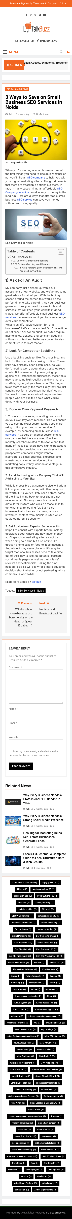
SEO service (24, 199)
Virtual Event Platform (25, 1183)
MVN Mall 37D (18, 1069)
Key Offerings (48, 1029)
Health (55, 983)
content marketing (50, 922)
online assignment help (48, 1083)
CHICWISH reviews (22, 916)
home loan (52, 989)
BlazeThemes (57, 1212)
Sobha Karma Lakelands (47, 1143)
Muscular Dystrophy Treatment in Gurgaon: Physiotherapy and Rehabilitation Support (34, 3)
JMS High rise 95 (55, 1023)
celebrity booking (27, 909)
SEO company (36, 177)
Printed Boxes (36, 1109)
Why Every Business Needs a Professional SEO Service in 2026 (42, 799)
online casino (48, 1089)
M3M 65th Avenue (55, 1036)
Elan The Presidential (20, 956)
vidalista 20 (44, 1176)
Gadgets (55, 976)
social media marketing (24, 1150)
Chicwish (48, 909)
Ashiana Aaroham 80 (43, 889)
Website (13, 737)
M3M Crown (24, 1049)
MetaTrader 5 (47, 1056)
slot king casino (20, 1143)
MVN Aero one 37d (51, 1063)
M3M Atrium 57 (48, 1043)
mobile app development (22, 1063)
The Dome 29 (51, 1163)
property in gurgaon (48, 1123)
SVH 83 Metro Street (53, 1156)
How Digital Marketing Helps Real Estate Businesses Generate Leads (42, 837)
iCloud (51, 996)
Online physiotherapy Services (23, 1096)
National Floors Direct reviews (47, 1069)
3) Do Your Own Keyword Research (33, 264)
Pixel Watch (18, 1103)
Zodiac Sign (22, 1190)
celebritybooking (44, 902)
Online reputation (53, 1096)
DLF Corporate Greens (47, 936)
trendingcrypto (34, 1170)
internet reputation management (44, 1016)
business (23, 902)
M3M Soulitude (25, 1056)
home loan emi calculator (28, 996)
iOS (37, 1023)
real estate (24, 1130)
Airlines (22, 889)
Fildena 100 (56, 963)
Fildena (39, 963)
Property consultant (22, 1123)
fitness (15, 976)
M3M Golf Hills (45, 1049)
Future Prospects (35, 976)
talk (11, 114)
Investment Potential (17, 1023)
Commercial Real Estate (23, 922)
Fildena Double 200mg (25, 969)
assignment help (23, 896)
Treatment (14, 1170)
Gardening (17, 983)
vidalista (26, 1176)
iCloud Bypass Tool (46, 1003)
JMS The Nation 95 (25, 1029)
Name (13, 708)
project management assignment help (27, 1116)
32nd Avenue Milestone (24, 882)
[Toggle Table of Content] (59, 252)
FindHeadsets (50, 969)
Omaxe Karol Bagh (21, 1083)
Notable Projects (21, 1076)
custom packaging (46, 929)
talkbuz (36, 581)
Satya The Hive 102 (25, 1136)
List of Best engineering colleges (23, 1036)
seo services (49, 1136)
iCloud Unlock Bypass (46, 1009)
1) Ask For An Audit (20, 256)
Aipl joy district (50, 882)
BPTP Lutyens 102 (47, 896)
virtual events (49, 1183)
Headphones (36, 983)
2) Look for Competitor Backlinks (31, 260)
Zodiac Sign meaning (45, 1190)
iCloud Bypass (22, 1003)
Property (56, 1116)
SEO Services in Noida (31, 590)
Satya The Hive (45, 1130)
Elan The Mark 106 (46, 949)
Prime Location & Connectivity (45, 1103)
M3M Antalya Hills (24, 1043)
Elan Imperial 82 (23, 943)
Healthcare (19, 989)
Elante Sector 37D (47, 943)
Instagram (17, 1016)
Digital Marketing (17, 89)
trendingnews (55, 1170)
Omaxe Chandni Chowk (47, 1076)
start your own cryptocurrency (22, 1156)
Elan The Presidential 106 (49, 956)
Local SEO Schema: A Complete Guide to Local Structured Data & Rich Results (44, 858)
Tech (34, 1163)
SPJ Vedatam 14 (50, 1150)
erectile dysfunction (18, 963)
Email (13, 723)
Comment (15, 667)
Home (35, 989)
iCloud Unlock (21, 1009)
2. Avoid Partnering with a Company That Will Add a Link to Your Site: (41, 269)
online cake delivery (25, 1089)
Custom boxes (23, 929)
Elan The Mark (23, 949)
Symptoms (18, 1163)
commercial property (48, 916)
